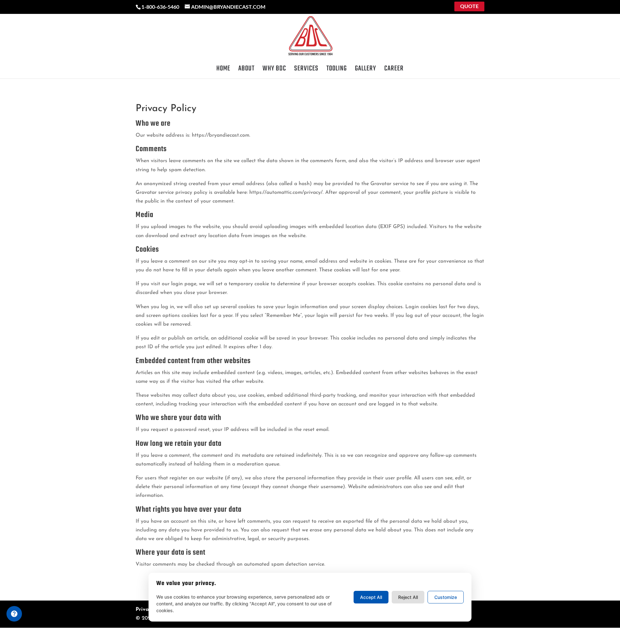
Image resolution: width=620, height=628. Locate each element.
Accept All (371, 597)
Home (223, 70)
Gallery (365, 70)
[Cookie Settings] (14, 614)
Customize (445, 597)
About (246, 70)
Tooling (336, 70)
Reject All (408, 597)
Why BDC (274, 70)
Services (306, 70)
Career (394, 70)
